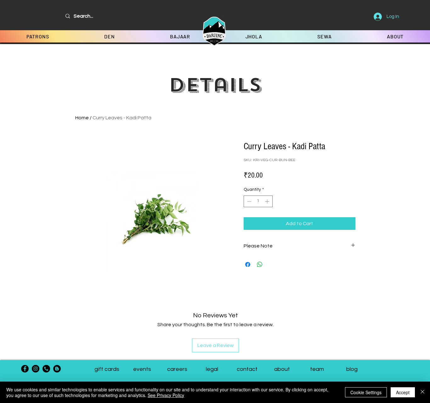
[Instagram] (35, 368)
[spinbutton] (258, 201)
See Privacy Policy (166, 395)
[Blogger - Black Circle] (57, 368)
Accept (403, 392)
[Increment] (268, 201)
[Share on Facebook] (248, 264)
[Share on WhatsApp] (259, 264)
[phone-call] (46, 368)
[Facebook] (25, 368)
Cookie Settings (366, 392)
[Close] (422, 392)
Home (82, 117)
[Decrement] (248, 201)
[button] (316, 369)
